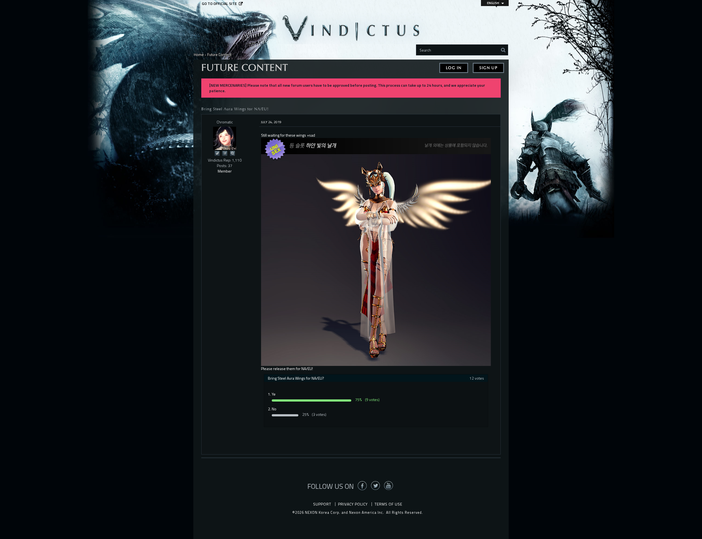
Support (322, 504)
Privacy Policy (353, 504)
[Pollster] (224, 153)
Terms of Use (388, 504)
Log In (454, 68)
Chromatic (225, 122)
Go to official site (219, 3)
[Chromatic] (224, 138)
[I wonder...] (232, 153)
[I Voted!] (217, 153)
